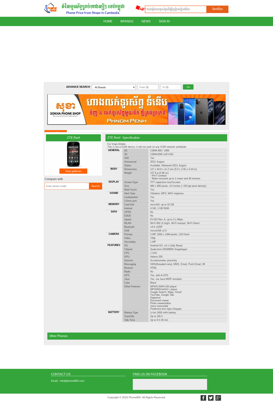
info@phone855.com (72, 380)
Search (95, 186)
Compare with (54, 179)
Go (188, 87)
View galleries (73, 171)
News (146, 21)
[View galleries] (73, 166)
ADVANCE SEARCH (78, 86)
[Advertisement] (136, 54)
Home (107, 21)
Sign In (164, 21)
